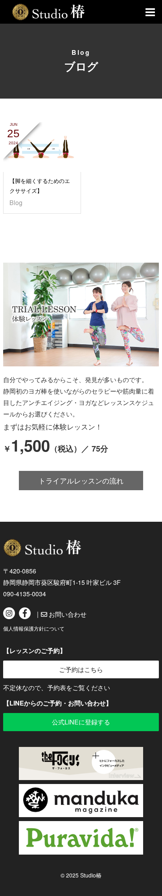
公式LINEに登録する (81, 721)
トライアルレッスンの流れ (81, 480)
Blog (15, 202)
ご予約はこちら (81, 669)
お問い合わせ (67, 614)
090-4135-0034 (24, 593)
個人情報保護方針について (33, 628)
